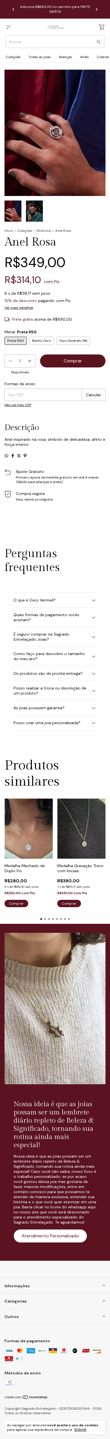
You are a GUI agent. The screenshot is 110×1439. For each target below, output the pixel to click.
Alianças (65, 57)
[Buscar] (98, 42)
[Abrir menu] (8, 27)
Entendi (80, 1430)
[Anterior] (13, 9)
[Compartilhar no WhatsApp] (6, 456)
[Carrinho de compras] (101, 27)
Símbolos (43, 230)
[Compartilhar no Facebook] (13, 456)
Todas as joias (39, 57)
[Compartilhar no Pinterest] (25, 456)
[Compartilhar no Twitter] (19, 456)
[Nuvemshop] (26, 1398)
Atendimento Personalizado (50, 1236)
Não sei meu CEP (18, 405)
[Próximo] (97, 9)
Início (9, 230)
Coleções (13, 57)
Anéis (84, 57)
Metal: (21, 331)
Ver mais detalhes (19, 307)
